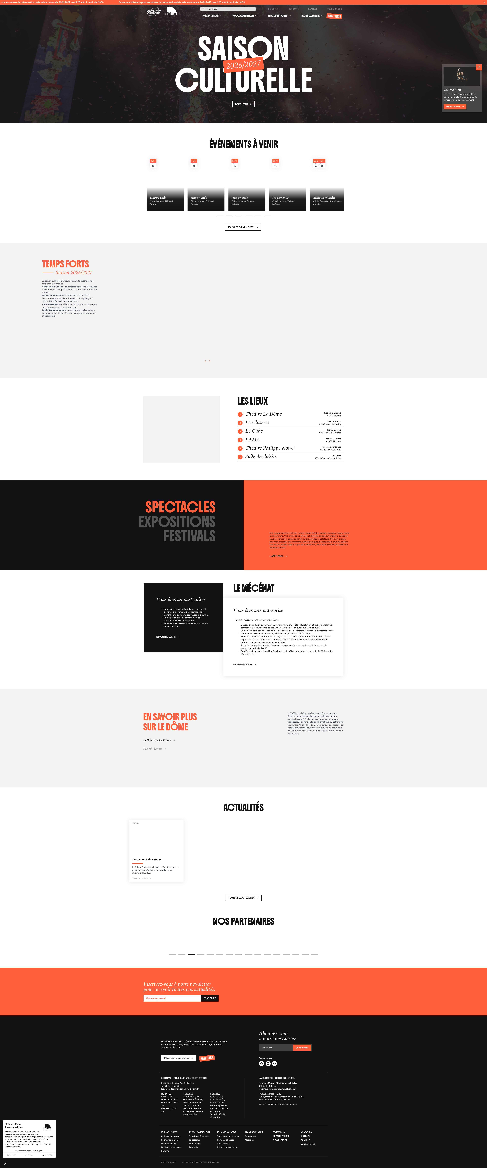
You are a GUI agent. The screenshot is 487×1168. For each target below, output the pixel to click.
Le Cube (254, 431)
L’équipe (165, 1151)
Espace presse (281, 1136)
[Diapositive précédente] (205, 361)
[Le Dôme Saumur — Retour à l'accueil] (168, 12)
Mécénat (249, 1140)
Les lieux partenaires (171, 1147)
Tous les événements (199, 1136)
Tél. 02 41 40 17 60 (267, 1086)
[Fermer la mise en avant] (479, 67)
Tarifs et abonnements (228, 1136)
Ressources (334, 9)
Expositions (195, 1143)
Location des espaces (227, 1147)
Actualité (279, 1131)
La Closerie (257, 422)
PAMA (252, 439)
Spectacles (194, 1140)
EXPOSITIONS (177, 522)
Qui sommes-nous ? (170, 1136)
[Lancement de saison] (156, 851)
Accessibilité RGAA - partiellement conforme (200, 1162)
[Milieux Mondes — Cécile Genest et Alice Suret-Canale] (243, 183)
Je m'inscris (302, 1047)
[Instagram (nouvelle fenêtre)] (268, 1063)
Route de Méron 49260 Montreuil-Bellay (278, 1083)
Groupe (294, 9)
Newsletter (280, 1140)
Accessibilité (223, 1143)
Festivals (193, 1147)
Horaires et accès (225, 1140)
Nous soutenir (310, 16)
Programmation (243, 16)
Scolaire (274, 9)
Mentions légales (168, 1162)
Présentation (210, 16)
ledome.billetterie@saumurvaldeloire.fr (180, 1089)
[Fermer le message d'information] (484, 2)
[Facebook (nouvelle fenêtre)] (261, 1063)
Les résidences (168, 1143)
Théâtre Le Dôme (263, 414)
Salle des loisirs (261, 456)
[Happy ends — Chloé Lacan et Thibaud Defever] (162, 183)
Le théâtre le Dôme (170, 1140)
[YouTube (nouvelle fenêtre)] (274, 1063)
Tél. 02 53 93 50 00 (170, 1086)
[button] (172, 954)
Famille (313, 9)
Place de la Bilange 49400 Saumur (177, 1083)
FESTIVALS (189, 536)
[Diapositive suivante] (209, 361)
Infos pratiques (277, 16)
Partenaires (250, 1136)
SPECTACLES (180, 507)
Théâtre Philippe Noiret (270, 448)
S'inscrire (210, 998)
